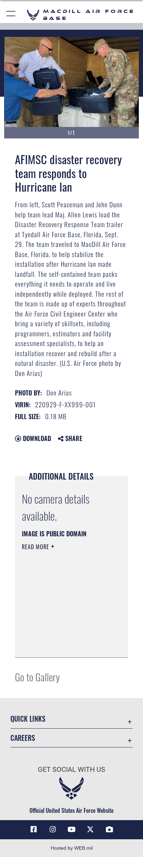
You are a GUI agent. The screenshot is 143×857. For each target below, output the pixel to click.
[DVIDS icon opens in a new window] (109, 829)
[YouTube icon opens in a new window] (71, 829)
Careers (22, 738)
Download (36, 438)
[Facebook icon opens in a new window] (33, 829)
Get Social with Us (71, 770)
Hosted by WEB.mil (72, 848)
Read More (36, 547)
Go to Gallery (37, 676)
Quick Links (27, 719)
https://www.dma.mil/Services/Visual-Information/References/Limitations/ (64, 644)
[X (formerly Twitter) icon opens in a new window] (90, 829)
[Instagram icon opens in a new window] (53, 829)
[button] (11, 15)
